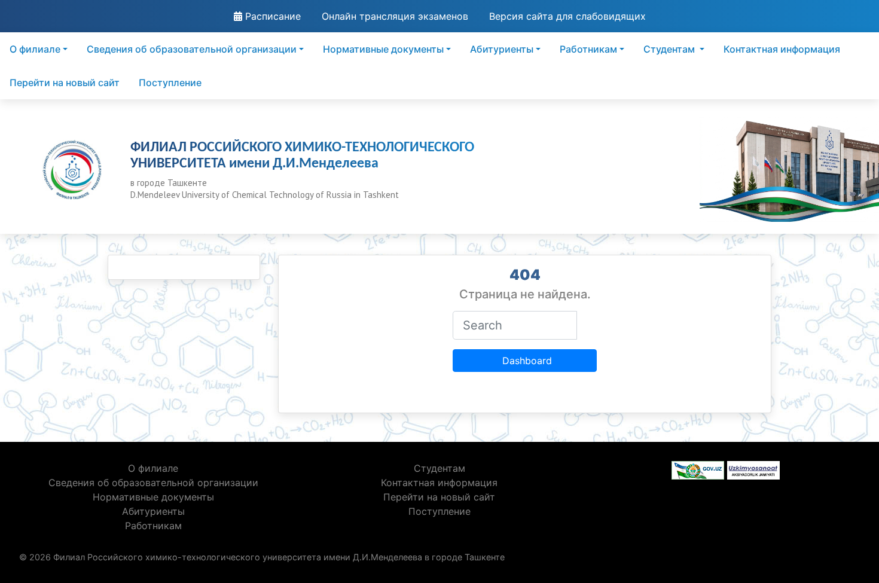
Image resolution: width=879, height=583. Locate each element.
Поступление (170, 82)
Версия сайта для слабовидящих (567, 16)
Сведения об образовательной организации (192, 49)
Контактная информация (782, 49)
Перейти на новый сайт (65, 82)
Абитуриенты (501, 49)
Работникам (588, 49)
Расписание (271, 16)
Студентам (670, 49)
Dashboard (527, 361)
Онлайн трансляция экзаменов (395, 16)
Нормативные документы (383, 49)
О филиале (35, 49)
